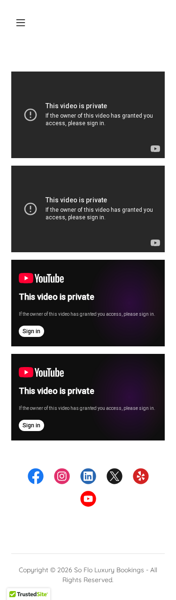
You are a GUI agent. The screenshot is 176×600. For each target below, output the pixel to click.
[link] (36, 478)
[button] (20, 22)
